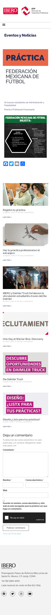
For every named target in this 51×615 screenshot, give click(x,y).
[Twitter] (12, 593)
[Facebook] (4, 593)
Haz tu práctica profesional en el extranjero (21, 252)
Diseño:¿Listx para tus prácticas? (21, 419)
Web (5, 490)
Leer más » (7, 217)
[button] (3, 24)
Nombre (7, 480)
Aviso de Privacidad (12, 534)
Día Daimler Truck (13, 379)
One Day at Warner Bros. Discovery (23, 338)
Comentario (9, 450)
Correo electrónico (35, 480)
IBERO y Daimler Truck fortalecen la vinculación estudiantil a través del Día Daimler (25, 296)
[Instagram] (21, 593)
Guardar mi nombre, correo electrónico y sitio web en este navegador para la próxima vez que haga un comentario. (25, 506)
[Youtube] (29, 593)
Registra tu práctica (14, 209)
